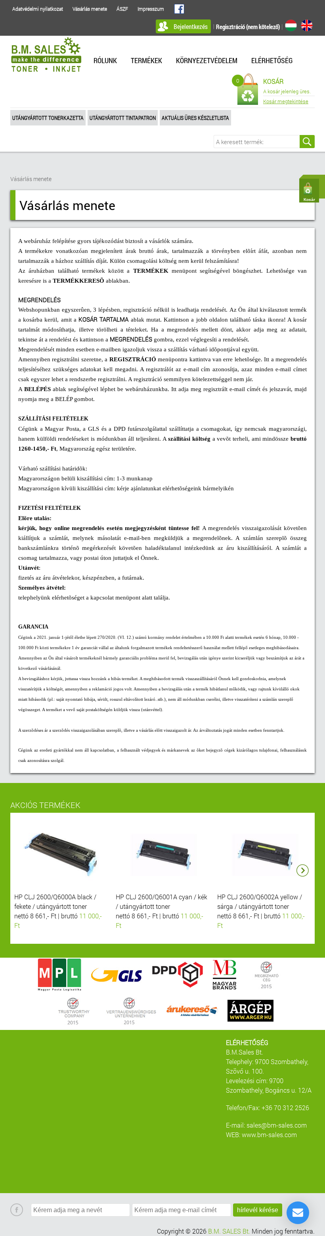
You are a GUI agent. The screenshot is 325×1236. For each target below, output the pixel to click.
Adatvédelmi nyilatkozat (37, 9)
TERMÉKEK (146, 60)
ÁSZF (122, 9)
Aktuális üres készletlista (195, 117)
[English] (307, 25)
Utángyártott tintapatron (123, 117)
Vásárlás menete (90, 9)
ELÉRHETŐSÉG (272, 60)
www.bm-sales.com (269, 1134)
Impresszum (151, 9)
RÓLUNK (105, 60)
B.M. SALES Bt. (229, 1231)
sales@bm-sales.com (277, 1125)
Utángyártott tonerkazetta (48, 117)
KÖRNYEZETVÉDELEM (206, 60)
